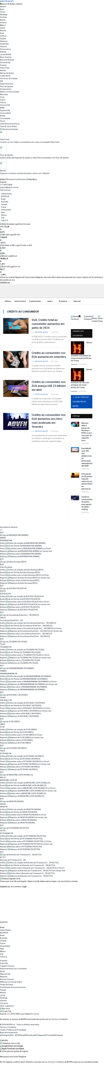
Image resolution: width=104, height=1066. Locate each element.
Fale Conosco (5, 190)
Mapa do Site (5, 974)
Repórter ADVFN (41, 332)
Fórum (2, 12)
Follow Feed (4, 68)
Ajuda (2, 971)
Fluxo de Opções (6, 86)
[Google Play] (5, 1011)
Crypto (2, 100)
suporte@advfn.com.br (9, 187)
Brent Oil (16, 267)
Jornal (2, 995)
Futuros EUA (5, 105)
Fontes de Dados (6, 985)
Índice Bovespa (24, 224)
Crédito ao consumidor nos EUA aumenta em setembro (49, 354)
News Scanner (6, 57)
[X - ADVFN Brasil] (17, 1035)
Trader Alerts (5, 76)
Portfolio (3, 17)
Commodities (5, 113)
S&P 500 (16, 235)
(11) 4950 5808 (6, 185)
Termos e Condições (59, 1019)
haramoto (74, 364)
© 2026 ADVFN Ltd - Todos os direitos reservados (19, 1025)
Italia (3, 212)
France (3, 207)
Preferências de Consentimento (13, 987)
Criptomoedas (35, 301)
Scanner (3, 23)
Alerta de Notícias (7, 60)
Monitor (3, 7)
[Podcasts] (58, 1035)
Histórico (3, 47)
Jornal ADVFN (5, 55)
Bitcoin (14, 256)
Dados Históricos (6, 84)
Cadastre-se (5, 283)
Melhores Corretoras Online (11, 982)
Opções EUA (5, 110)
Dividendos (4, 44)
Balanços (3, 41)
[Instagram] (5, 1035)
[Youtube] (49, 1035)
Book (2, 9)
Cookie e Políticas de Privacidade (13, 1030)
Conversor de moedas (9, 78)
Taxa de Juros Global (8, 126)
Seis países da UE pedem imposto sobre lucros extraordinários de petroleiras (86, 481)
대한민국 (4, 220)
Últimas (8, 301)
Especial (77, 301)
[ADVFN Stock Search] (1, 4)
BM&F (2, 108)
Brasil (3, 199)
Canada (4, 204)
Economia (63, 301)
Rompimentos (5, 89)
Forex (2, 97)
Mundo (3, 20)
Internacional (20, 301)
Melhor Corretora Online (9, 92)
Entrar (2, 179)
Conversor (4, 1003)
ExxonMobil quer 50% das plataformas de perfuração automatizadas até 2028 (86, 457)
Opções (3, 39)
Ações (50, 301)
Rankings (3, 15)
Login (24, 887)
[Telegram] (40, 1035)
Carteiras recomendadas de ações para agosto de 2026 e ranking (86, 503)
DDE (1, 81)
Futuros (3, 102)
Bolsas (2, 116)
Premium (22, 179)
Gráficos (3, 36)
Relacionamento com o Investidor (13, 969)
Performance (5, 49)
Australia (4, 202)
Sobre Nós (4, 963)
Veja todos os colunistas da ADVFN (81, 401)
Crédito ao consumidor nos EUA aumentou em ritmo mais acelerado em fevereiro (49, 420)
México (4, 215)
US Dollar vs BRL (25, 245)
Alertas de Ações (7, 73)
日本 (3, 218)
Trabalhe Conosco (7, 966)
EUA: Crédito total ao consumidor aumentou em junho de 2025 (48, 323)
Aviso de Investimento (9, 1033)
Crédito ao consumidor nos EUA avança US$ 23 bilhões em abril (49, 385)
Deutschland (6, 210)
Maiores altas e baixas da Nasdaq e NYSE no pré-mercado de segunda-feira (86, 431)
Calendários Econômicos (10, 124)
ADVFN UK (5, 196)
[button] (11, 1046)
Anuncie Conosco (7, 979)
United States (6, 194)
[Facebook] (30, 1035)
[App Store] (5, 1009)
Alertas (3, 70)
